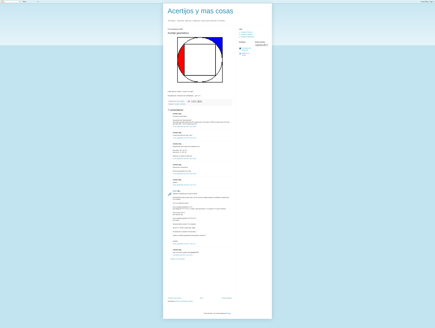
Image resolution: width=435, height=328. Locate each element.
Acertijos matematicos (247, 37)
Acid (198, 96)
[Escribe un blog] (194, 101)
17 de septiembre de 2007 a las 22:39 (184, 138)
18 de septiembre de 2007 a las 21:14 (184, 185)
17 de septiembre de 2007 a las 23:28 (184, 173)
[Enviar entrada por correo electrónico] (188, 101)
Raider (175, 191)
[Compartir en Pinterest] (201, 101)
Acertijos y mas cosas (200, 11)
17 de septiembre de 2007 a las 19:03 (184, 126)
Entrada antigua (227, 298)
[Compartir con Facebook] (199, 101)
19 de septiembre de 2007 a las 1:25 (184, 244)
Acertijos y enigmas (247, 34)
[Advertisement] (200, 278)
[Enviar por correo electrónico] (192, 101)
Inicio (201, 298)
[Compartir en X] (196, 101)
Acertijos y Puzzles (246, 32)
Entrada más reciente (174, 298)
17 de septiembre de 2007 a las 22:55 (184, 158)
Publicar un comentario (177, 259)
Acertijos (176, 104)
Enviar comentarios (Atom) (184, 301)
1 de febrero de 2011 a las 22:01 (183, 255)
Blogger (228, 313)
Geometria (182, 104)
